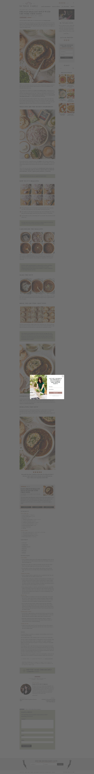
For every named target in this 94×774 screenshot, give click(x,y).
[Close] (63, 376)
